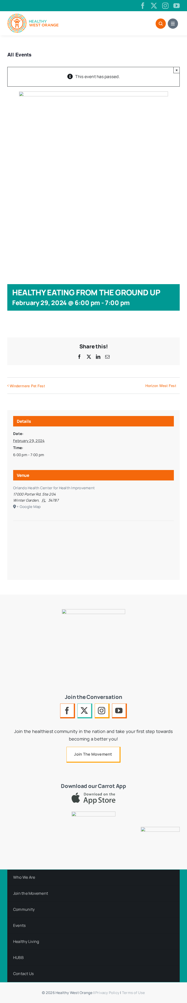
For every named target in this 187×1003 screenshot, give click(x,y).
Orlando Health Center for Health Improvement (54, 487)
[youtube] (176, 5)
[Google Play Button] (93, 813)
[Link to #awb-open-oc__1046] (161, 23)
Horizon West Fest (160, 385)
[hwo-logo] (32, 15)
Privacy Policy (107, 992)
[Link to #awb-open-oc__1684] (173, 23)
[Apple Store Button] (93, 794)
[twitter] (154, 5)
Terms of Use (133, 992)
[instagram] (165, 5)
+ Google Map (29, 506)
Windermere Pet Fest (27, 385)
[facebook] (143, 5)
